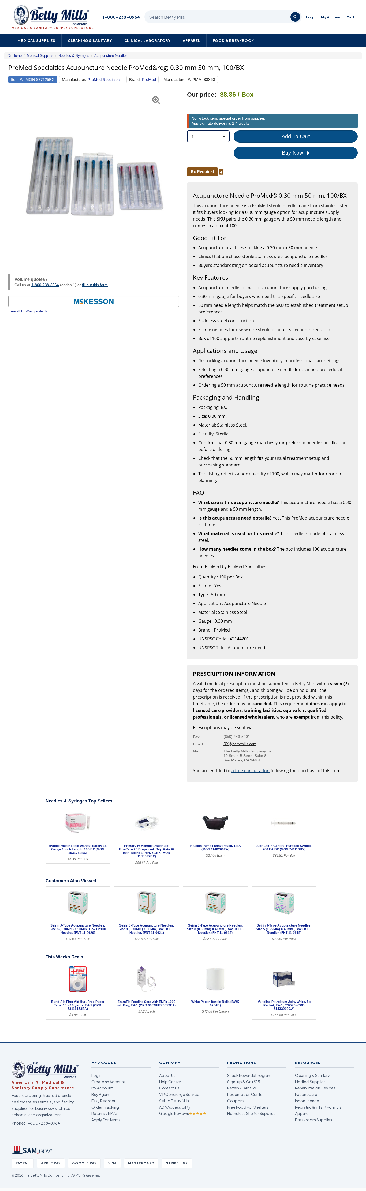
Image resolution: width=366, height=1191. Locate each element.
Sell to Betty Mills (174, 1100)
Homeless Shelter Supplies (251, 1113)
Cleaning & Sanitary (90, 40)
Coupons (235, 1100)
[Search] (295, 17)
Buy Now (293, 153)
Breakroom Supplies (313, 1119)
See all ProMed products (28, 311)
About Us (167, 1075)
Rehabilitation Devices (315, 1087)
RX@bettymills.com (239, 744)
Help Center (170, 1081)
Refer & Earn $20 (242, 1087)
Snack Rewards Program (249, 1075)
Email (198, 744)
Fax (196, 737)
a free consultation (250, 771)
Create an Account (108, 1081)
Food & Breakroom (234, 40)
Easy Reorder (103, 1100)
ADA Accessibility (175, 1107)
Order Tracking (105, 1107)
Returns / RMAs (104, 1113)
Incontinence (307, 1100)
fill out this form (95, 285)
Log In (311, 17)
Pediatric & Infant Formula (318, 1107)
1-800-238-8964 (121, 17)
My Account (331, 17)
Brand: (135, 79)
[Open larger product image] (93, 176)
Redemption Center (245, 1094)
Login (96, 1075)
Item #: (17, 79)
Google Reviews (182, 1113)
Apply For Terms (106, 1119)
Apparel (191, 40)
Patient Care (306, 1094)
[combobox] (208, 136)
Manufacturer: (74, 79)
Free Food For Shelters (247, 1107)
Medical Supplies (36, 40)
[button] (14, 176)
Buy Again (100, 1094)
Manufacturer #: (177, 79)
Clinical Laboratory (147, 40)
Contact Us (169, 1087)
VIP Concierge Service (179, 1094)
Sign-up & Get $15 (243, 1081)
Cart (350, 17)
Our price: (201, 95)
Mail (196, 751)
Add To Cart (296, 136)
